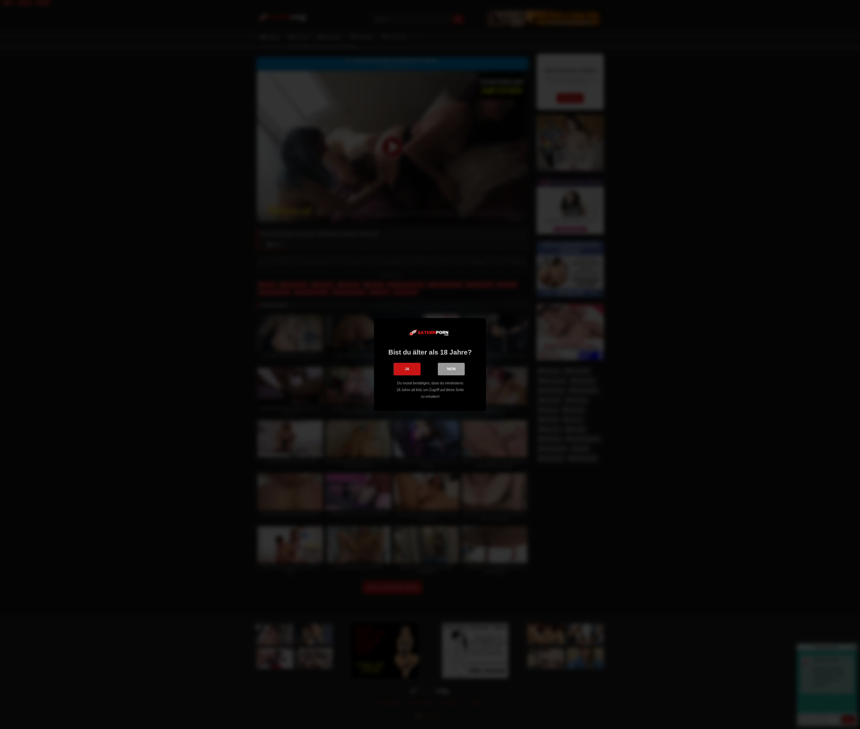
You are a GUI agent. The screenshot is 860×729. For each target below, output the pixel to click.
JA (407, 369)
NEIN (451, 369)
